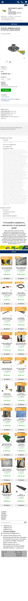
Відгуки (3, 519)
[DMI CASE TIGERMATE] (6, 412)
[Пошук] (25, 522)
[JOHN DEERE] (6, 437)
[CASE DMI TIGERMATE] (21, 387)
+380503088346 (5, 97)
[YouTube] (17, 559)
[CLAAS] (21, 261)
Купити (6, 90)
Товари (3, 513)
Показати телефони (9, 531)
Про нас (3, 517)
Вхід (26, 5)
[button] (2, 248)
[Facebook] (10, 559)
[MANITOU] (21, 462)
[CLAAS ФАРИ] (21, 286)
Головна (3, 511)
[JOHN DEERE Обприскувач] (6, 261)
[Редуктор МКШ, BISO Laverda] (6, 336)
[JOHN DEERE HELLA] (6, 286)
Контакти (4, 515)
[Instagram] (14, 559)
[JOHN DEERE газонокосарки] (21, 336)
